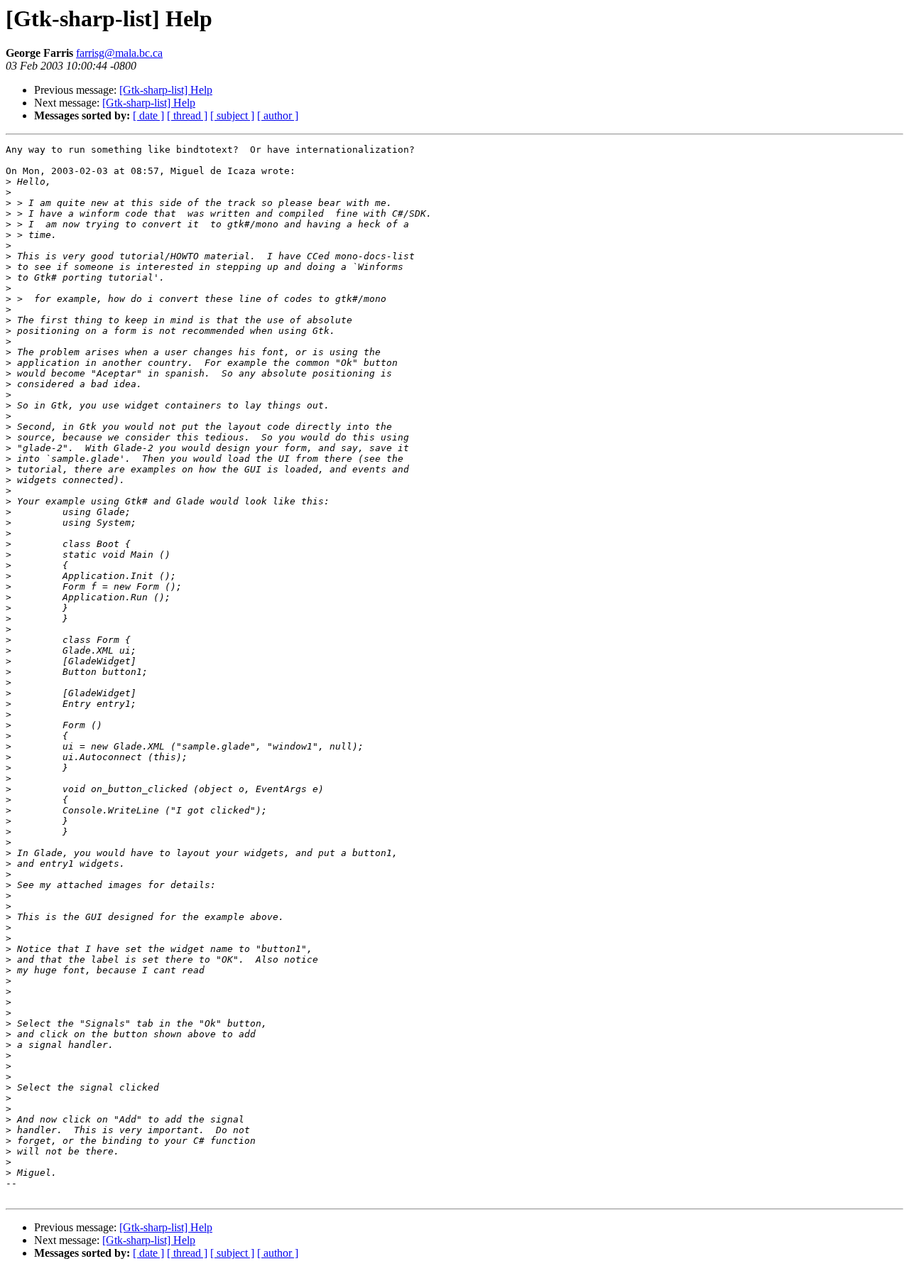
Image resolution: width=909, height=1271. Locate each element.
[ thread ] (187, 115)
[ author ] (277, 115)
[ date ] (148, 115)
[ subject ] (232, 115)
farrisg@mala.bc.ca (119, 53)
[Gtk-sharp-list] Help (165, 90)
